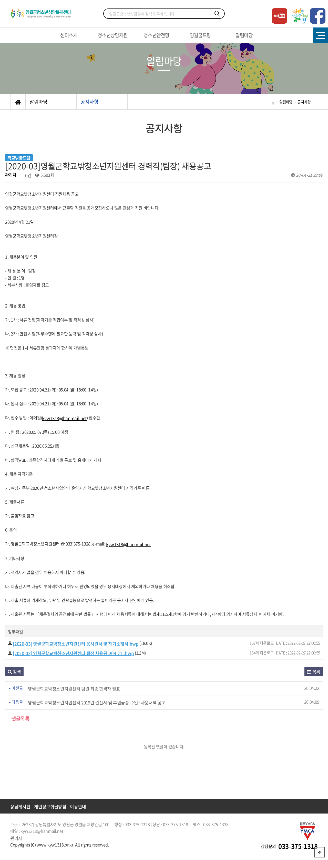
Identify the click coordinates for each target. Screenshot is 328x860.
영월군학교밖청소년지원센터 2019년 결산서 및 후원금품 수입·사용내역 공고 (97, 702)
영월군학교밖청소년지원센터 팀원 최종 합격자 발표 (74, 688)
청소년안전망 (156, 35)
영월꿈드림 (200, 35)
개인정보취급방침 (50, 806)
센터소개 (68, 35)
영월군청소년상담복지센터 (42, 13)
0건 (27, 175)
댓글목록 (19, 718)
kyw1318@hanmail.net (64, 418)
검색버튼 (217, 13)
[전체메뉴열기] (320, 35)
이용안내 (78, 806)
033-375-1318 (298, 846)
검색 (16, 671)
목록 (315, 671)
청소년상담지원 (113, 35)
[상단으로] (319, 852)
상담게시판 (20, 806)
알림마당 (244, 35)
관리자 (16, 838)
